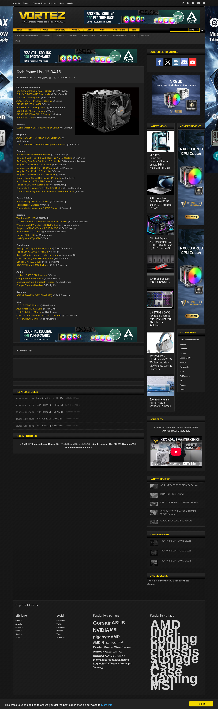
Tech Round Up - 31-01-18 (49, 425)
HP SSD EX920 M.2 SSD (28, 231)
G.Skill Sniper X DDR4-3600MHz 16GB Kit (37, 127)
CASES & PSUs (88, 35)
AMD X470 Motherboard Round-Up (40, 444)
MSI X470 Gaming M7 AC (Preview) (34, 91)
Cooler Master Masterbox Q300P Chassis (37, 208)
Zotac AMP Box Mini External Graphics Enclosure (41, 144)
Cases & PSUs (186, 358)
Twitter (59, 624)
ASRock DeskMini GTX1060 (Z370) (34, 295)
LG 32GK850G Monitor (28, 305)
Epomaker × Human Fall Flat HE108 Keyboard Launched (160, 402)
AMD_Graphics (104, 642)
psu (130, 663)
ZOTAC (118, 651)
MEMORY (46, 35)
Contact (26, 3)
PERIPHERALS (119, 35)
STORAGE (104, 35)
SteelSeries (122, 647)
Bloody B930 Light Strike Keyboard (34, 248)
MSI (114, 629)
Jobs (17, 638)
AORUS (109, 655)
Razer (109, 651)
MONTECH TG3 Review (172, 494)
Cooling (183, 353)
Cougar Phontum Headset (29, 278)
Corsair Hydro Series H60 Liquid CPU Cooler (39, 178)
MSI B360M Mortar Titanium (30, 111)
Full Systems (185, 376)
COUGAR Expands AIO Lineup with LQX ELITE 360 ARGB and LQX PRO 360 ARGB (161, 243)
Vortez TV (60, 638)
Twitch (59, 634)
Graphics (183, 349)
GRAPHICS (59, 35)
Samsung (123, 659)
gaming (174, 678)
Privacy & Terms (39, 3)
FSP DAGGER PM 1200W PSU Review (179, 502)
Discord (59, 631)
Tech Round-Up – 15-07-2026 (175, 560)
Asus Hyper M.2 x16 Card (29, 308)
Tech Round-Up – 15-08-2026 (175, 540)
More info (106, 705)
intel (120, 642)
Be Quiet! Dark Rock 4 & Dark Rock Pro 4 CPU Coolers (44, 158)
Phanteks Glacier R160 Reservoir (33, 154)
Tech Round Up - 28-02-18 (50, 411)
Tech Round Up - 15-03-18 (49, 405)
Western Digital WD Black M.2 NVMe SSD (37, 225)
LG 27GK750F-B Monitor (29, 312)
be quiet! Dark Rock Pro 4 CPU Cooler (35, 168)
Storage (183, 362)
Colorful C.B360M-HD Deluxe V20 (33, 94)
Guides (182, 390)
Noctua (112, 659)
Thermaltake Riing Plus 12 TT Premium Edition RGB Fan (45, 191)
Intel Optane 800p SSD (28, 238)
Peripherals (184, 367)
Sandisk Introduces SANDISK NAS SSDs (160, 280)
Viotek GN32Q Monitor (27, 318)
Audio (182, 372)
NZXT (107, 663)
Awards (16, 3)
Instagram (60, 627)
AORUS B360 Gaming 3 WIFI (31, 107)
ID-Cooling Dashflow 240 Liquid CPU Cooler (38, 161)
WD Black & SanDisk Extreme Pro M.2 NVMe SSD (41, 221)
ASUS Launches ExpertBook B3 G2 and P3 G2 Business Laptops (161, 203)
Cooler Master (103, 647)
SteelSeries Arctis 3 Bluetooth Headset (35, 282)
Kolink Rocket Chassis (27, 205)
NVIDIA (101, 630)
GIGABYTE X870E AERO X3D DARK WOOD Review (178, 512)
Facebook (60, 620)
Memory (183, 344)
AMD (115, 636)
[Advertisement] (78, 368)
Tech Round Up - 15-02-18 (49, 418)
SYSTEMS (145, 35)
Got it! (201, 704)
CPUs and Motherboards (189, 340)
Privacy (18, 620)
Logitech (98, 663)
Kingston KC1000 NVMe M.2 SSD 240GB (37, 228)
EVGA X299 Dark (25, 117)
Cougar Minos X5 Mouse (28, 261)
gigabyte (101, 636)
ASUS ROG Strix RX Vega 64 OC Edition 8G (38, 137)
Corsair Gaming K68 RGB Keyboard (34, 258)
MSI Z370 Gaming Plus (28, 97)
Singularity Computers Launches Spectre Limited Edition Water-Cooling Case (160, 161)
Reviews (52, 3)
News (62, 3)
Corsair (102, 623)
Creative (120, 655)
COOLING (73, 35)
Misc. (182, 381)
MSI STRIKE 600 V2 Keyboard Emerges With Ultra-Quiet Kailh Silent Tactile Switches (161, 319)
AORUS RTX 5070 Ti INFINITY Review (179, 485)
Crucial (124, 663)
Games (183, 385)
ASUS (118, 622)
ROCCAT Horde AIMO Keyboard (32, 265)
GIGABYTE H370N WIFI (28, 104)
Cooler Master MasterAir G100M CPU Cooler (39, 188)
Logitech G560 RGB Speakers (31, 275)
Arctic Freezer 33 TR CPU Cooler (33, 181)
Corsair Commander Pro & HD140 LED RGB (38, 315)
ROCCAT (98, 655)
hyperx (115, 663)
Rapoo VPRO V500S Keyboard (32, 251)
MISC (17, 41)
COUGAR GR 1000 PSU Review (176, 520)
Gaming (70, 3)
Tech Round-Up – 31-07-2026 (175, 550)
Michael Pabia (28, 77)
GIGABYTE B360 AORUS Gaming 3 (34, 114)
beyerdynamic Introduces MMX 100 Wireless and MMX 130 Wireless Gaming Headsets (161, 362)
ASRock (98, 651)
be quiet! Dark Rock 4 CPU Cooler (33, 164)
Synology (98, 667)
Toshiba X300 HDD (26, 218)
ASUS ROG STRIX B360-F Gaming (34, 101)
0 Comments (45, 78)
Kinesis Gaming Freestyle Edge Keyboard (37, 255)
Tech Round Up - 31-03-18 (49, 398)
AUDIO (133, 35)
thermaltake (100, 659)
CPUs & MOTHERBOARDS (26, 35)
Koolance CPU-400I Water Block (32, 184)
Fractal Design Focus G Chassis (32, 201)
